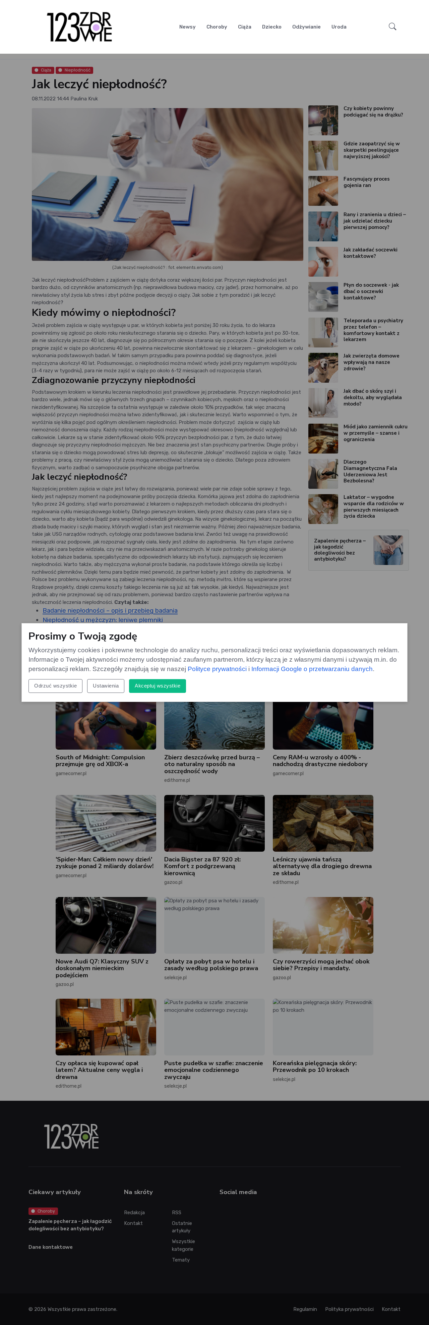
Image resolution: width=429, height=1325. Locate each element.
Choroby (216, 27)
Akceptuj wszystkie (157, 686)
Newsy (187, 27)
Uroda (339, 27)
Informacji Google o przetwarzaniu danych (312, 668)
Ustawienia (106, 686)
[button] (393, 27)
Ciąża (244, 27)
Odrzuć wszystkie (55, 686)
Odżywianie (306, 27)
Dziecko (272, 27)
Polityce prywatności (217, 668)
